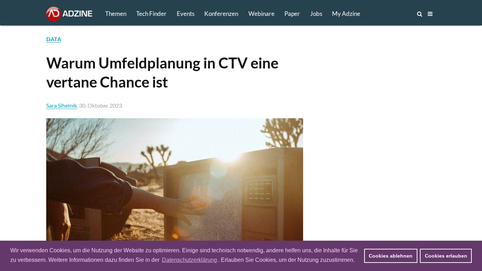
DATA (53, 39)
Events (185, 13)
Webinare (261, 13)
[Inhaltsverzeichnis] (430, 13)
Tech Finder (151, 13)
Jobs (316, 13)
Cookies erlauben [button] (446, 256)
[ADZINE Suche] (396, 13)
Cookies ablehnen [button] (390, 256)
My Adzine (346, 13)
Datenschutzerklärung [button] (189, 260)
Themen (115, 13)
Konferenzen (221, 13)
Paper (292, 13)
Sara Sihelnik (61, 105)
